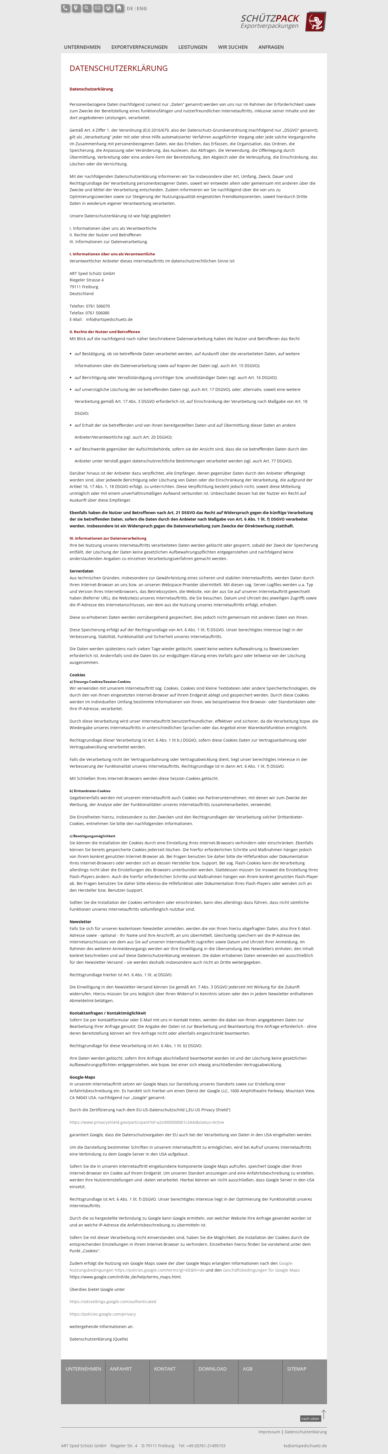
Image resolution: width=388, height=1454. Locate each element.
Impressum (269, 1431)
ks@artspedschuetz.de (305, 1445)
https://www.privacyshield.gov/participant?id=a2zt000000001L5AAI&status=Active (147, 1122)
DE (130, 8)
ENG (142, 8)
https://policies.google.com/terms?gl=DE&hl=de (160, 1270)
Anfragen (271, 47)
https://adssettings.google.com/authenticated (113, 1301)
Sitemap (296, 1368)
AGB (248, 1368)
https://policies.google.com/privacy (103, 1314)
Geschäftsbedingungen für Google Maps (261, 1270)
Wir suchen (233, 47)
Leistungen (192, 47)
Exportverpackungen (139, 47)
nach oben (310, 1418)
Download (213, 1368)
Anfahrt (121, 1368)
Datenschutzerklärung (306, 1431)
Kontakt (165, 1368)
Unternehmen (82, 47)
